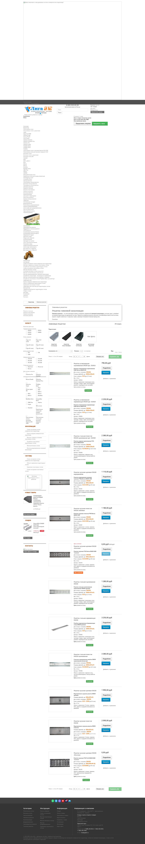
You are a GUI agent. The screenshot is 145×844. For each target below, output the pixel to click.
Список (120, 352)
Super (29, 404)
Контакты (25, 297)
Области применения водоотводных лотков (34, 283)
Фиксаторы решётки (28, 197)
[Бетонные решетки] (91, 336)
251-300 (40, 360)
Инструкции (26, 262)
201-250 (30, 360)
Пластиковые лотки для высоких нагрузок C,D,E (35, 152)
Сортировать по (53, 351)
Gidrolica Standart (27, 139)
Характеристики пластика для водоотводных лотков (36, 286)
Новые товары (30, 492)
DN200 (39, 332)
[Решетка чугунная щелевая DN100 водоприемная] (59, 482)
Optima (25, 171)
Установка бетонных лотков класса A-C (33, 271)
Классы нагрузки (44, 811)
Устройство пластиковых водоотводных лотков (35, 266)
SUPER (25, 173)
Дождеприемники (27, 203)
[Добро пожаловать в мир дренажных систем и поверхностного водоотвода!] (72, 51)
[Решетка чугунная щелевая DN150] (59, 700)
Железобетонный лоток (29, 174)
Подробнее (55, 319)
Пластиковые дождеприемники (31, 205)
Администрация (27, 102)
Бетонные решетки (28, 192)
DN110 (39, 330)
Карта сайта (60, 826)
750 (39, 352)
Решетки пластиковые (29, 189)
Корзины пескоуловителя (29, 199)
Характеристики (27, 280)
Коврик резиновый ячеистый (30, 245)
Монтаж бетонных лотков (29, 269)
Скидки (28, 520)
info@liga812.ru (85, 832)
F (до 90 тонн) (39, 348)
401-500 (40, 362)
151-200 (40, 358)
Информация (26, 260)
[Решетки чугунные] (78, 336)
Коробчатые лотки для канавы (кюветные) (34, 176)
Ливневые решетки (28, 186)
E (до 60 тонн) (29, 348)
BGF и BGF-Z (26, 161)
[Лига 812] (38, 110)
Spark (24, 132)
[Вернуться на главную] (25, 302)
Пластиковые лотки (28, 129)
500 (29, 352)
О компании (26, 294)
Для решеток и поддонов (29, 248)
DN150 (29, 332)
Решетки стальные (28, 188)
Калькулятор (26, 287)
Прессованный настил (29, 211)
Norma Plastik (26, 136)
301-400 (30, 362)
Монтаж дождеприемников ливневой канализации (36, 274)
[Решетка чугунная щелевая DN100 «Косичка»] (59, 554)
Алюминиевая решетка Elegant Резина (38, 497)
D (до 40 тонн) (39, 345)
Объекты (25, 295)
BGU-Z (25, 164)
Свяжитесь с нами (62, 819)
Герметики (26, 200)
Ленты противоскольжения (30, 242)
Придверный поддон (28, 235)
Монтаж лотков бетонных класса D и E (33, 272)
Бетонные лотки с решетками (30, 155)
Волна (29, 368)
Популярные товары (62, 815)
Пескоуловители (27, 180)
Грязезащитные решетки (29, 227)
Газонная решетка (27, 212)
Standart (25, 158)
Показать (76, 351)
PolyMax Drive (27, 147)
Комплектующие (27, 194)
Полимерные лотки (28, 177)
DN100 (29, 330)
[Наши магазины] (34, 549)
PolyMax (25, 149)
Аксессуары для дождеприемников (32, 208)
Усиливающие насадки (29, 202)
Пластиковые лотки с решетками (31, 130)
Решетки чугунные (28, 191)
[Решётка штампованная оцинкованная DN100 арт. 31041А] (59, 373)
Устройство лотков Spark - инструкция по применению (37, 275)
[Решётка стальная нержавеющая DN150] (59, 628)
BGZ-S (25, 165)
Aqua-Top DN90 (27, 133)
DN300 (29, 334)
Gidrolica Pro (26, 143)
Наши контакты (61, 817)
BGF (39, 389)
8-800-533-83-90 (72, 105)
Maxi (24, 159)
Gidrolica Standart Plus (29, 141)
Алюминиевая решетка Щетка (31, 233)
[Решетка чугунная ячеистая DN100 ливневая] (59, 518)
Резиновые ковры (27, 244)
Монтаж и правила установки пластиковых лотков (36, 265)
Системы (28, 456)
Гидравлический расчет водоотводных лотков (35, 289)
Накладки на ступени (28, 241)
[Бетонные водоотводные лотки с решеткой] (33, 482)
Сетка (116, 352)
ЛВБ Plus (25, 170)
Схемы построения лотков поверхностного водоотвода (37, 263)
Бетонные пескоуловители (30, 183)
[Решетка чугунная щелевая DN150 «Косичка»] (59, 763)
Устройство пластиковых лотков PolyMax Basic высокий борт (39, 278)
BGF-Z (39, 391)
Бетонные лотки (27, 153)
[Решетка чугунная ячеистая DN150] (59, 731)
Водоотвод (26, 127)
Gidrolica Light (26, 135)
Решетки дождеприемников (30, 206)
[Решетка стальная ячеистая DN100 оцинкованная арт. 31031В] (59, 446)
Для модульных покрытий (30, 250)
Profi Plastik (26, 138)
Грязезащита (26, 225)
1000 (29, 354)
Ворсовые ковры (27, 236)
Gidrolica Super (27, 144)
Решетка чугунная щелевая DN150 (85, 690)
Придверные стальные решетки (31, 228)
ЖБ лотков (39, 406)
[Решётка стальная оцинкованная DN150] (59, 591)
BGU (24, 162)
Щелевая (30, 366)
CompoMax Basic (27, 179)
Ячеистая (40, 366)
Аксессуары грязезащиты (29, 247)
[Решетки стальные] (54, 336)
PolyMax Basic (27, 146)
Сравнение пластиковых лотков (31, 284)
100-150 (30, 358)
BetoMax (25, 167)
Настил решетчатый (28, 209)
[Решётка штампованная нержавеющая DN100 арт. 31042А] (59, 409)
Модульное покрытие (28, 238)
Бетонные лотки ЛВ (28, 156)
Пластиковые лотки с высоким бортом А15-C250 (35, 150)
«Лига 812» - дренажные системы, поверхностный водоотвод (45, 836)
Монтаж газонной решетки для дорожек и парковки (36, 277)
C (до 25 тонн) (29, 345)
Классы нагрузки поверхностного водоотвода (35, 281)
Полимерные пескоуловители (30, 185)
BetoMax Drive (27, 168)
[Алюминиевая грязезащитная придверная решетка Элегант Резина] (27, 499)
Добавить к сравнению (109, 378)
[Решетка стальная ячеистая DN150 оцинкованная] (59, 664)
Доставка (25, 292)
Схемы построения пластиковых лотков (33, 268)
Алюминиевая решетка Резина (31, 231)
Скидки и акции (27, 291)
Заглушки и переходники (29, 195)
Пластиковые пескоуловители (31, 182)
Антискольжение (27, 239)
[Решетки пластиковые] (66, 336)
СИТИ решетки (27, 230)
